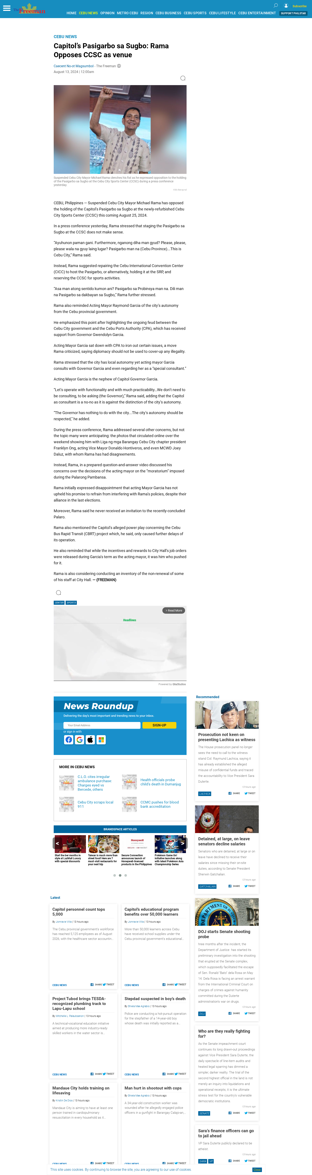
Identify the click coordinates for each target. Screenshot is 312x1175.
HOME (71, 13)
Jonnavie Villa (64, 921)
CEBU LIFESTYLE (222, 13)
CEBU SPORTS (195, 13)
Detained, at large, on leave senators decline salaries (224, 841)
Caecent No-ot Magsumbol (74, 66)
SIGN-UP (159, 725)
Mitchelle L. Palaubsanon (70, 1016)
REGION (147, 13)
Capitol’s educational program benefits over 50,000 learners (152, 912)
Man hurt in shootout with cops (153, 1088)
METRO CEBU (127, 13)
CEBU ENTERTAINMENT (257, 13)
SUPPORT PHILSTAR (293, 13)
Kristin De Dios (64, 1100)
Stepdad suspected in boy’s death (155, 998)
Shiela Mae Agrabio (139, 1006)
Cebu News (65, 36)
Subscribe (300, 6)
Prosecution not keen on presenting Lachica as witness (226, 737)
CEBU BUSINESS (168, 13)
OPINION (107, 13)
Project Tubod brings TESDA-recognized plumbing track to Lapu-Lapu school (79, 1003)
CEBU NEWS (88, 13)
